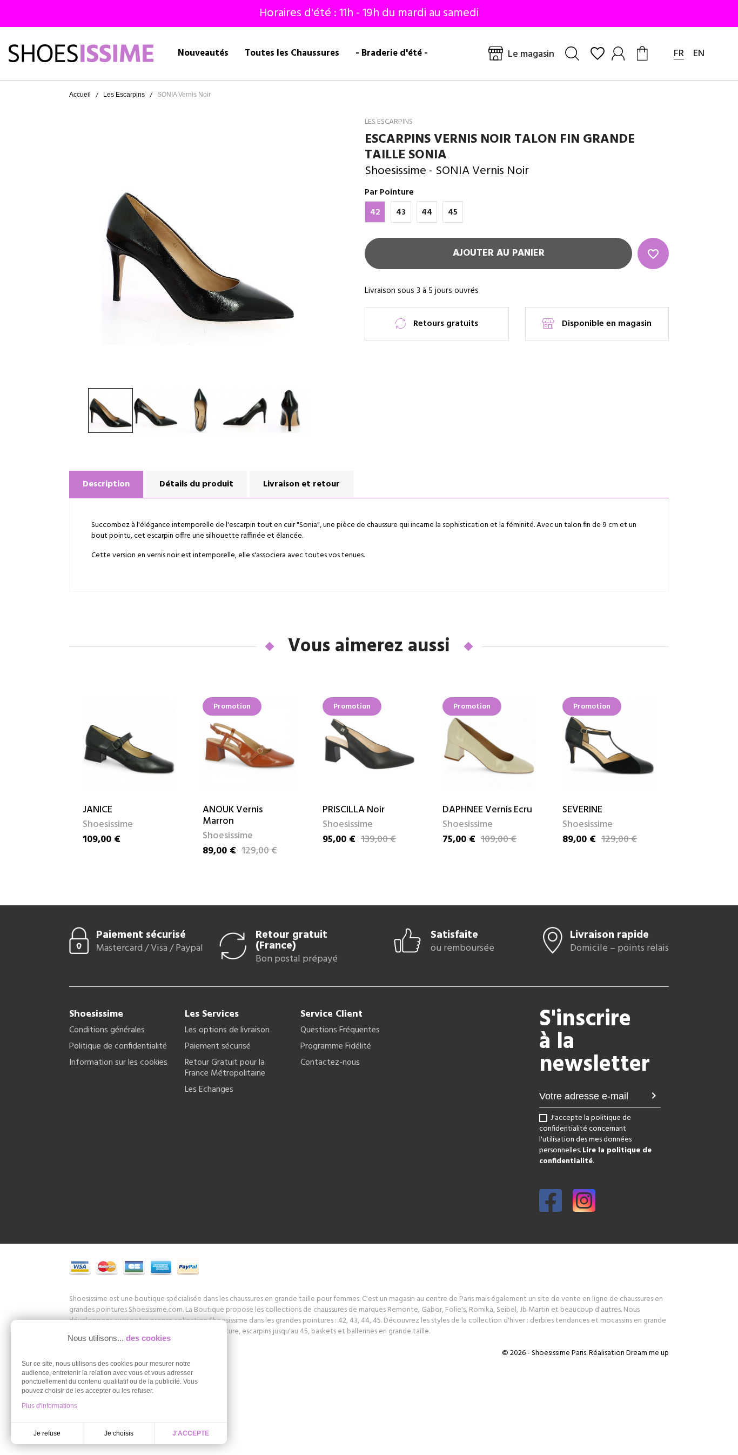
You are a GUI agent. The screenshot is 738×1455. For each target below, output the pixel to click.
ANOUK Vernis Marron (233, 815)
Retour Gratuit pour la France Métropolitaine (225, 1068)
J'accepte (190, 1433)
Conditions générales (107, 1030)
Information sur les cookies (118, 1063)
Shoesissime (395, 171)
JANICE (97, 810)
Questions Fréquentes (340, 1030)
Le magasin (531, 54)
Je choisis (118, 1433)
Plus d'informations (49, 1406)
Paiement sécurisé (218, 1046)
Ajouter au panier (499, 253)
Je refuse (47, 1433)
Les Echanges (209, 1090)
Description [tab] (106, 484)
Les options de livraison (227, 1030)
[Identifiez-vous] (619, 53)
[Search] (572, 53)
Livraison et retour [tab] (301, 484)
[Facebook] (550, 1208)
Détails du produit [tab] (196, 484)
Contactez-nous (330, 1063)
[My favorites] (598, 53)
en (699, 54)
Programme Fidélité (335, 1046)
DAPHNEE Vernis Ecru (487, 810)
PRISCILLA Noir (354, 810)
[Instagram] (584, 1208)
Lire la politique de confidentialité (595, 1155)
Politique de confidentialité (118, 1046)
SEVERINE (582, 810)
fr (679, 54)
